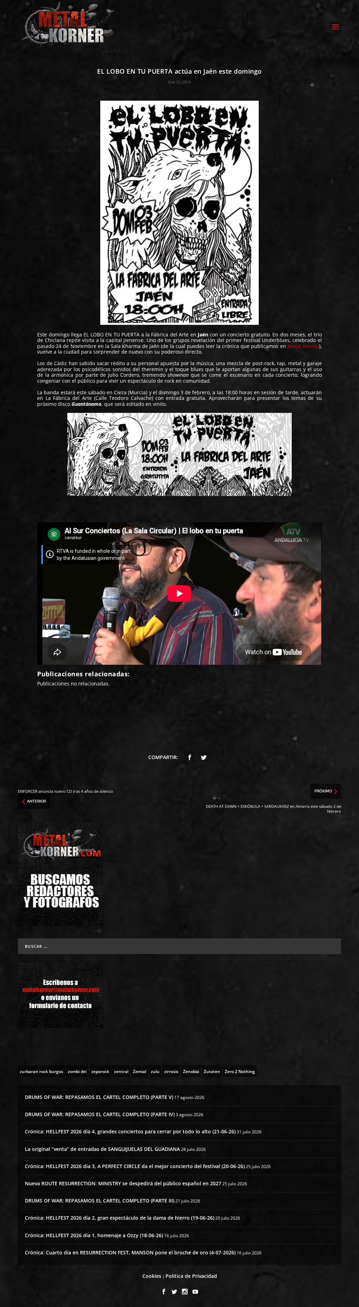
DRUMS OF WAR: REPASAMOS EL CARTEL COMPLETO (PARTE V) (99, 1097)
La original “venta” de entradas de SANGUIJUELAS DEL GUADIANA (102, 1149)
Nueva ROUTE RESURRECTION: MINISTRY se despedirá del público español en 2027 (123, 1183)
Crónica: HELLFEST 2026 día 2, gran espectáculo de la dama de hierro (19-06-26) (119, 1217)
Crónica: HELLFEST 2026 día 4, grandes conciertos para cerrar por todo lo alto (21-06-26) (130, 1131)
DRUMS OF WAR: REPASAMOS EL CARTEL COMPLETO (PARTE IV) (100, 1114)
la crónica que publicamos (247, 346)
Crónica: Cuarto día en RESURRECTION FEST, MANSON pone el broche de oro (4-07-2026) (130, 1252)
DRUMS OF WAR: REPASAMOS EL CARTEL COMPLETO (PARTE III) (99, 1200)
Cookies (151, 1276)
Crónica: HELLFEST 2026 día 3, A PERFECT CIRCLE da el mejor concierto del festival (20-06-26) (135, 1166)
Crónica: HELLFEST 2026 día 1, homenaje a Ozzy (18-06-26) (94, 1235)
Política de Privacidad (191, 1276)
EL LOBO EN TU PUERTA (111, 334)
